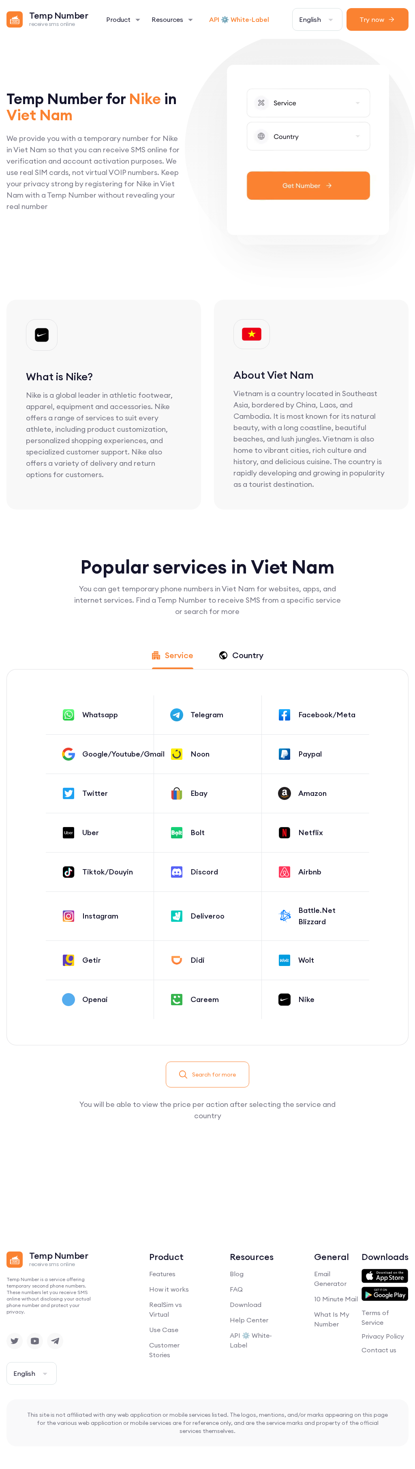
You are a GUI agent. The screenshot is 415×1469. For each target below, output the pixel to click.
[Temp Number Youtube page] (35, 1341)
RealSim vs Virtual (165, 1309)
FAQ (236, 1289)
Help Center (249, 1320)
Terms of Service (375, 1317)
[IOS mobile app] (385, 1276)
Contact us (379, 1350)
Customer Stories (164, 1350)
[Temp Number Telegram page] (55, 1341)
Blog (237, 1274)
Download (245, 1305)
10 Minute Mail (336, 1299)
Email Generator (330, 1279)
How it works (169, 1289)
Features (162, 1274)
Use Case (163, 1330)
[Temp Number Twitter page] (14, 1341)
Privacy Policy (383, 1336)
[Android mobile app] (385, 1294)
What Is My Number (331, 1319)
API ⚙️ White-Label (239, 19)
